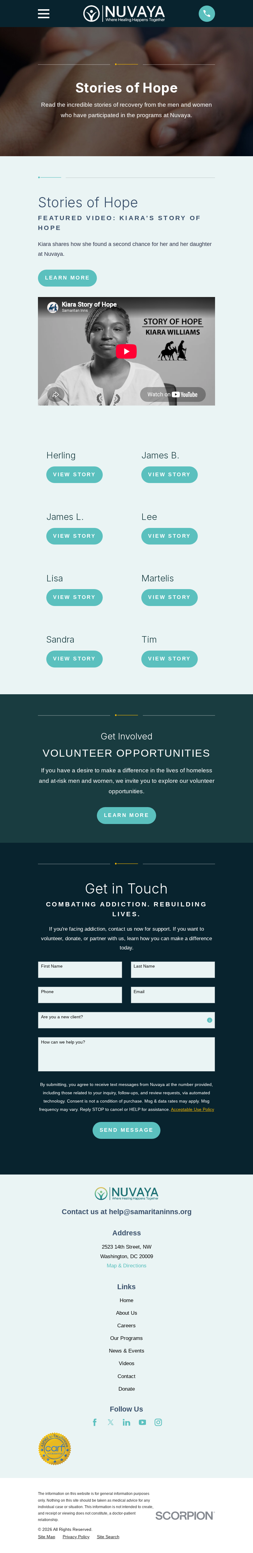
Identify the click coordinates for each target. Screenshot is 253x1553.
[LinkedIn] (126, 1422)
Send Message (127, 1130)
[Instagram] (158, 1422)
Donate (126, 1389)
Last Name (144, 966)
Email (139, 991)
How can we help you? (63, 1042)
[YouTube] (142, 1422)
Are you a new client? (62, 1016)
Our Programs (126, 1338)
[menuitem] (46, 1536)
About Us (126, 1313)
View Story (74, 474)
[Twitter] (110, 1422)
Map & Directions (127, 1266)
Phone (47, 991)
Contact (126, 1376)
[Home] (124, 13)
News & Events (126, 1351)
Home (126, 1300)
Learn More (67, 278)
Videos (127, 1363)
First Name (52, 966)
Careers (126, 1326)
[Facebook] (94, 1422)
